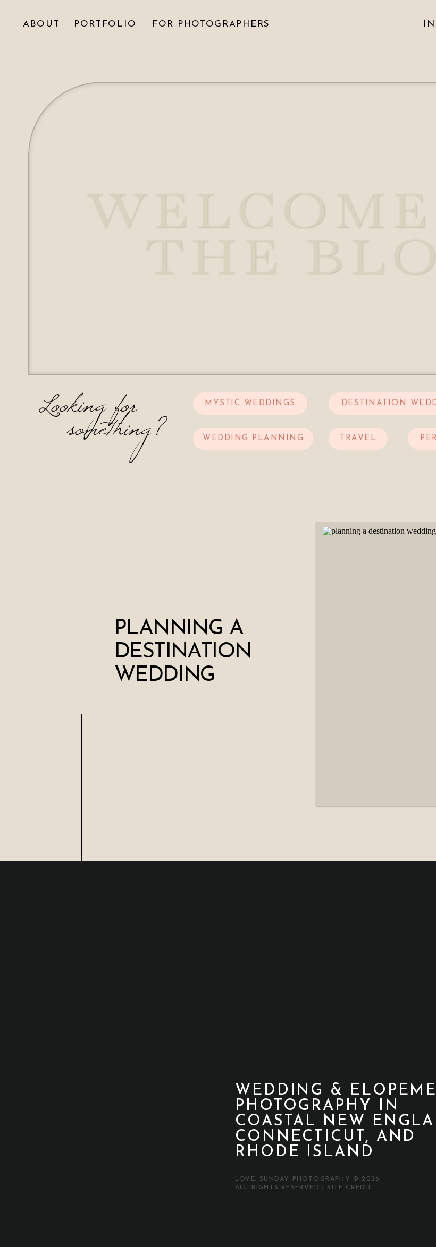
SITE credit (349, 1187)
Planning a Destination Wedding (182, 652)
